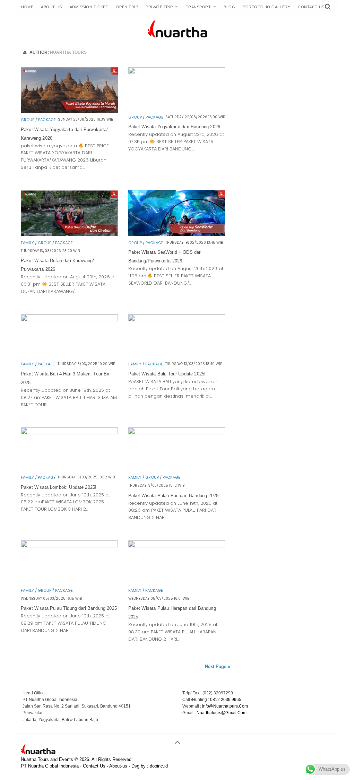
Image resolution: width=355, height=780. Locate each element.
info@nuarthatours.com (225, 706)
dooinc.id (159, 766)
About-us (118, 766)
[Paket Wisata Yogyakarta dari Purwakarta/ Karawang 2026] (69, 111)
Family (27, 242)
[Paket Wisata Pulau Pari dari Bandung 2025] (176, 432)
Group (27, 119)
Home (27, 7)
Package (47, 119)
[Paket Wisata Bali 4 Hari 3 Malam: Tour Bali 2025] (69, 319)
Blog (229, 7)
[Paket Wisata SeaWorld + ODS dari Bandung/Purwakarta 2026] (176, 234)
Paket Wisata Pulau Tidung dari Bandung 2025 (69, 608)
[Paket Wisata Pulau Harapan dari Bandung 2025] (176, 545)
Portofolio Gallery (266, 7)
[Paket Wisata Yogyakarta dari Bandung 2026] (176, 72)
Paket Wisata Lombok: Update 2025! (58, 487)
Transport (198, 7)
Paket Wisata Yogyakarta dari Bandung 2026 (174, 126)
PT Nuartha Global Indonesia (50, 766)
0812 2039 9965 (225, 699)
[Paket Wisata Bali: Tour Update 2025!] (176, 319)
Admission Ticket (89, 7)
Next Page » (217, 666)
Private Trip (159, 7)
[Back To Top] (177, 739)
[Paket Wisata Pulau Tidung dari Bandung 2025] (69, 545)
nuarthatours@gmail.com (221, 712)
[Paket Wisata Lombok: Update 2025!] (69, 432)
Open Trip (127, 7)
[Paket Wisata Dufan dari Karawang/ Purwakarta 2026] (69, 234)
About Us (51, 7)
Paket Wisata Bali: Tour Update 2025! (167, 373)
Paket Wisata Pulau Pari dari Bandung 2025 (173, 495)
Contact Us (311, 7)
